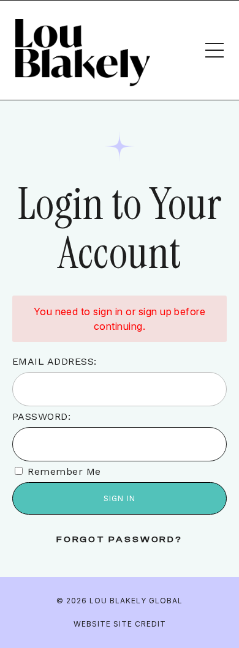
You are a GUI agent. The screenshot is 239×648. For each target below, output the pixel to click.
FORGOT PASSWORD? (119, 540)
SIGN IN (119, 498)
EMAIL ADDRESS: (54, 361)
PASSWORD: (41, 416)
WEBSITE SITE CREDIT (120, 623)
